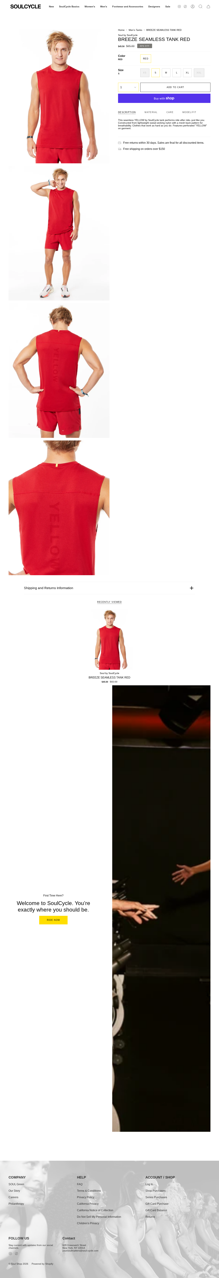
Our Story (14, 1190)
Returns (150, 1216)
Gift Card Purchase (157, 1203)
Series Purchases (156, 1197)
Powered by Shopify (42, 1263)
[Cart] (208, 6)
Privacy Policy (85, 1197)
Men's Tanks (135, 30)
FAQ (79, 1184)
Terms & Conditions (89, 1190)
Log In (149, 1184)
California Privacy (88, 1203)
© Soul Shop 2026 (18, 1263)
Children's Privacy (88, 1223)
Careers (13, 1197)
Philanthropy (16, 1203)
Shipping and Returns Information (48, 588)
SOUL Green (16, 1184)
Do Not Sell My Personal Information (99, 1216)
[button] (51, 6)
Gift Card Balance (156, 1210)
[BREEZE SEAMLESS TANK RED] (109, 639)
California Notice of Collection (95, 1210)
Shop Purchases (155, 1190)
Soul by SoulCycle (128, 35)
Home (121, 30)
